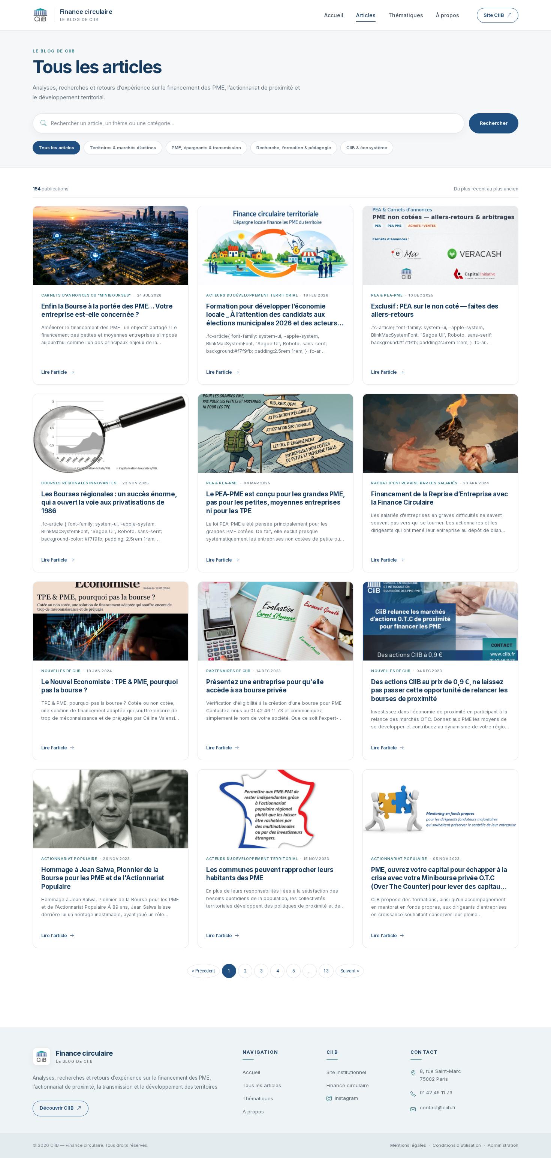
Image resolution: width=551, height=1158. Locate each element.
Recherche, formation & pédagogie (293, 147)
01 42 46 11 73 (436, 1092)
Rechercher (494, 123)
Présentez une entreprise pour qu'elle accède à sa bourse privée (264, 686)
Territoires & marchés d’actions (123, 147)
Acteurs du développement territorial (252, 295)
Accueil (333, 15)
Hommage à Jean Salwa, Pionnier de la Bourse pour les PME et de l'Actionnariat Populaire (102, 878)
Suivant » (349, 971)
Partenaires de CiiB (228, 671)
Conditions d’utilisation (457, 1145)
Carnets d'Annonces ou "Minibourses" (86, 295)
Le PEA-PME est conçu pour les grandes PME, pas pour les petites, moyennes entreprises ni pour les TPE (275, 502)
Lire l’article (54, 372)
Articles (366, 15)
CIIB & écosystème (366, 147)
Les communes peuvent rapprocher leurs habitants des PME (269, 874)
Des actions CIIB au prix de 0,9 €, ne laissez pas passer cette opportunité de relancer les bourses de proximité (439, 690)
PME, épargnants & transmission (206, 147)
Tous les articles (56, 147)
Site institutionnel (346, 1072)
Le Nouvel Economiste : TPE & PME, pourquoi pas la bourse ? (109, 686)
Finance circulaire (347, 1085)
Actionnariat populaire (69, 859)
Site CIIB (494, 15)
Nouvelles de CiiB (61, 671)
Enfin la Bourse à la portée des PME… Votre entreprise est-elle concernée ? (106, 311)
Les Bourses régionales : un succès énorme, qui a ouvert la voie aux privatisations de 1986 (109, 502)
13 (326, 971)
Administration (503, 1145)
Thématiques (405, 15)
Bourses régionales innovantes (79, 483)
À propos (447, 15)
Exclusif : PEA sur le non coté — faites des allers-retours (435, 311)
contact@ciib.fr (438, 1107)
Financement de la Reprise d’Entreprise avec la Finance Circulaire (439, 498)
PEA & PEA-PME (387, 295)
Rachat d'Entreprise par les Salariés (414, 483)
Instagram (346, 1098)
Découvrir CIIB (56, 1108)
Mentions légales (408, 1145)
